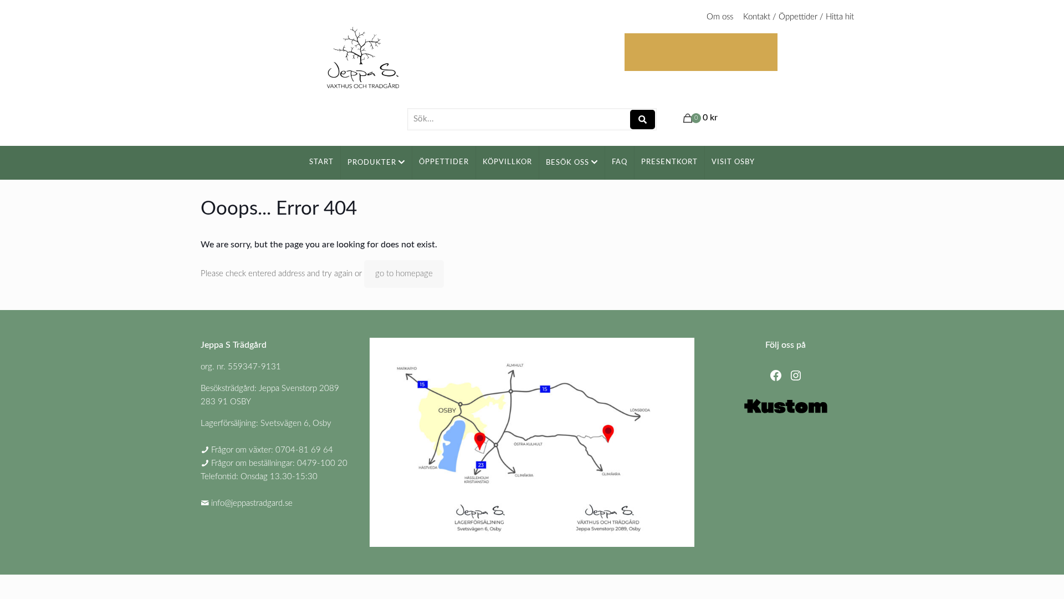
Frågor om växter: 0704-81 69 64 (272, 450)
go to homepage (404, 274)
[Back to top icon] (1010, 576)
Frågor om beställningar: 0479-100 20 (279, 463)
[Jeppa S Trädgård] (363, 54)
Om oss (720, 17)
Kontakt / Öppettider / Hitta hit (798, 17)
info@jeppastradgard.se (252, 503)
